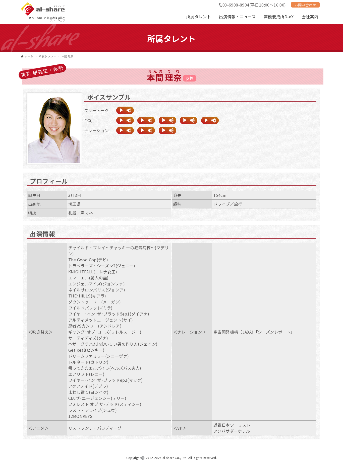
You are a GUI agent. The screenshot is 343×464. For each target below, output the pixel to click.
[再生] (121, 110)
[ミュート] (128, 110)
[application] (125, 110)
